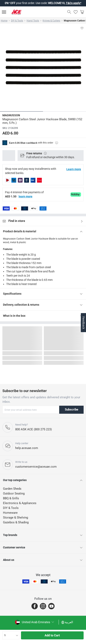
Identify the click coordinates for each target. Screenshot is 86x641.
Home (4, 20)
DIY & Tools (17, 20)
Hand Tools (33, 20)
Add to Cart (52, 635)
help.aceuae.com (26, 448)
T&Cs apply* (65, 3)
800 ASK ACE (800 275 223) (33, 429)
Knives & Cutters (51, 20)
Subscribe (71, 409)
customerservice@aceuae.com (36, 466)
